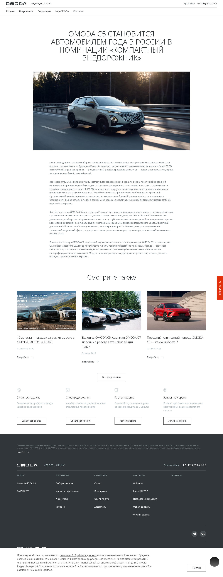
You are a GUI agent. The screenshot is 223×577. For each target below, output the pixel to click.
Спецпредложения (80, 420)
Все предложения (111, 377)
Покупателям (26, 11)
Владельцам (44, 11)
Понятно (196, 567)
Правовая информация (145, 498)
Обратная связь (141, 506)
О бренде (138, 483)
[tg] (194, 534)
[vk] (203, 534)
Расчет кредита (128, 420)
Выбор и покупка (64, 483)
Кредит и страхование (67, 491)
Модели (10, 11)
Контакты (78, 11)
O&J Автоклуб (101, 498)
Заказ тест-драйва (31, 420)
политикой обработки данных (78, 555)
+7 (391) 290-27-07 (207, 4)
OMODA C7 (23, 491)
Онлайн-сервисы (141, 514)
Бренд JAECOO (140, 491)
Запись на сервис (177, 420)
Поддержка (100, 491)
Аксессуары (62, 498)
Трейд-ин (60, 506)
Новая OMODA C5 (26, 483)
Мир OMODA (62, 11)
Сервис (98, 483)
